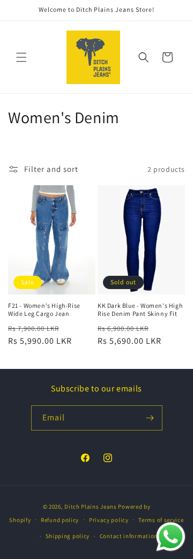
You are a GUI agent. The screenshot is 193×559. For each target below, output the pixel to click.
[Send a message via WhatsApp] (171, 537)
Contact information (129, 536)
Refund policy (60, 520)
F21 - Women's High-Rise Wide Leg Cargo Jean (44, 309)
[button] (21, 57)
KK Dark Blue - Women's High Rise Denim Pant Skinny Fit (140, 309)
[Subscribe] (150, 417)
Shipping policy (68, 536)
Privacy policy (109, 520)
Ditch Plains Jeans (90, 506)
